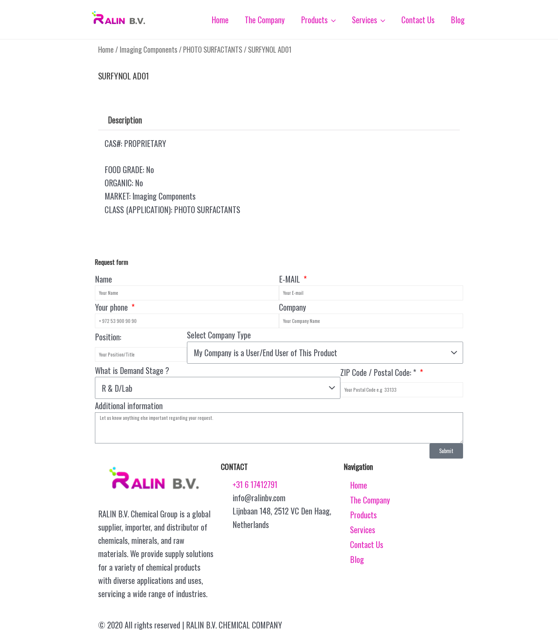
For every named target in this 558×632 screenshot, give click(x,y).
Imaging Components (148, 49)
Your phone (112, 307)
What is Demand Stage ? (132, 370)
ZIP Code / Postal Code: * (379, 372)
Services (362, 529)
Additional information (129, 405)
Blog (357, 559)
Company (292, 307)
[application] (332, 20)
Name (103, 279)
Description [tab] (125, 120)
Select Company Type (219, 335)
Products (363, 515)
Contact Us (366, 544)
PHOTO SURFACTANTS (212, 49)
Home (106, 49)
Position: (108, 337)
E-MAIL (290, 279)
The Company (370, 500)
